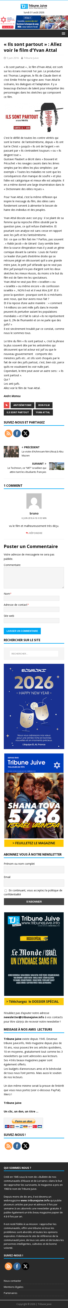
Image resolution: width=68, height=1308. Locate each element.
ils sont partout (18, 412)
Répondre (35, 533)
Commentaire (12, 565)
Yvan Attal (43, 412)
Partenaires (10, 1293)
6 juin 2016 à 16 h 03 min (34, 518)
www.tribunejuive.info (35, 1200)
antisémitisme (22, 405)
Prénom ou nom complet (19, 863)
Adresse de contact (15, 604)
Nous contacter (12, 1280)
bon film (44, 405)
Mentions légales (13, 1287)
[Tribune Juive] (34, 9)
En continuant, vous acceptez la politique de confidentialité (33, 892)
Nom (7, 593)
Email (7, 877)
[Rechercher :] (34, 653)
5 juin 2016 (13, 58)
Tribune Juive (31, 58)
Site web (9, 616)
